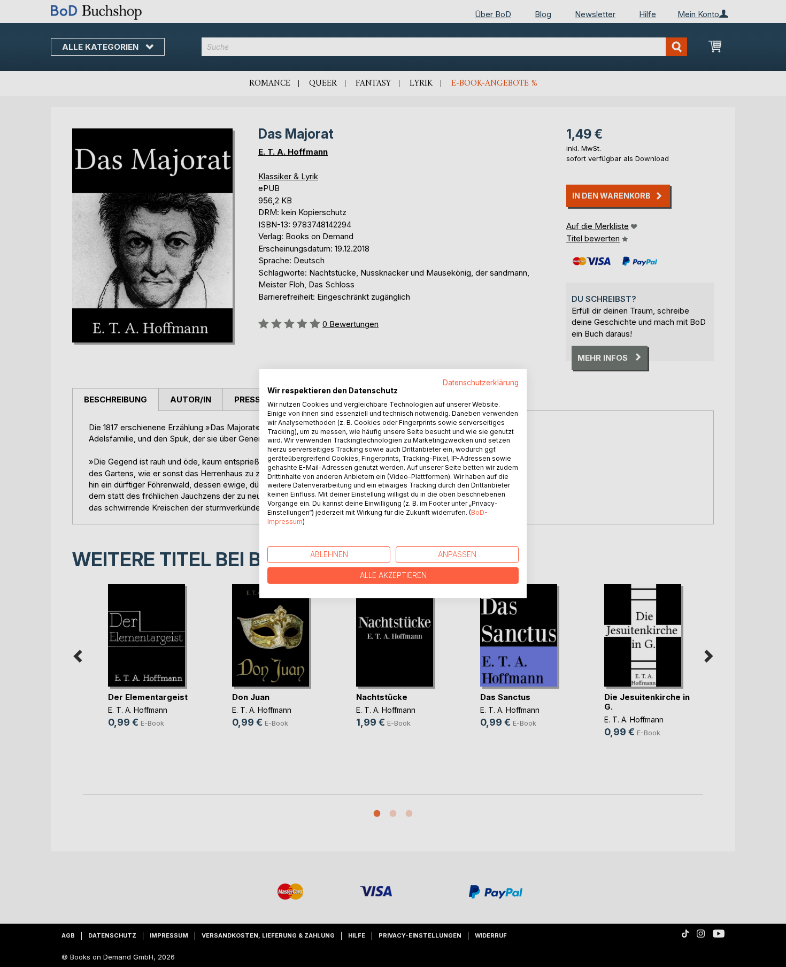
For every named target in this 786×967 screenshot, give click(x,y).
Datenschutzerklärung (481, 382)
